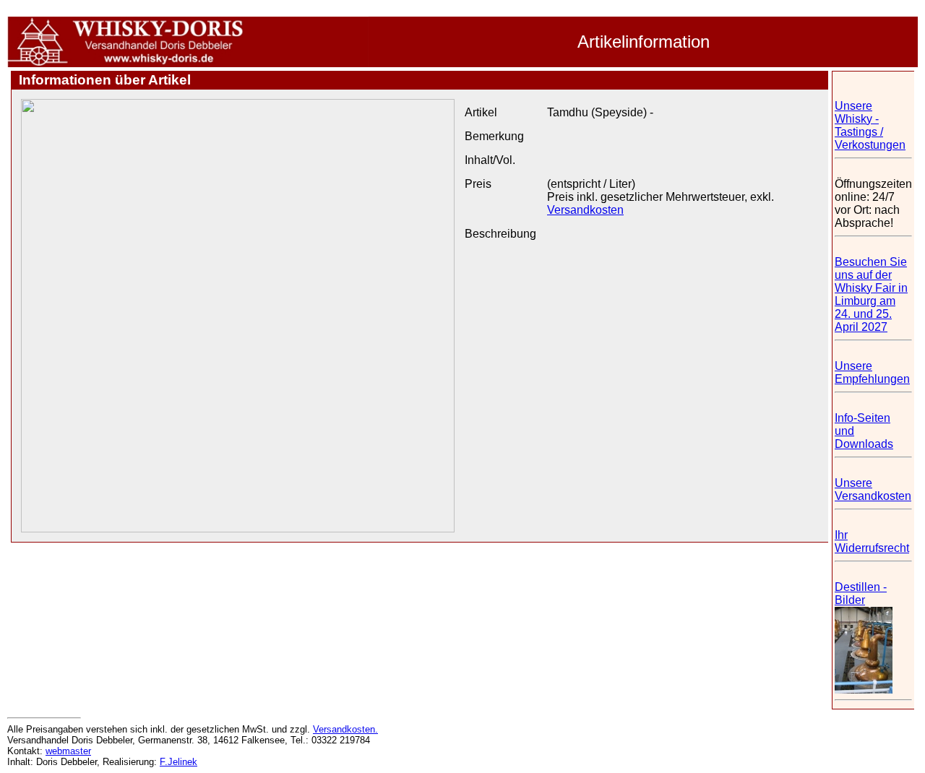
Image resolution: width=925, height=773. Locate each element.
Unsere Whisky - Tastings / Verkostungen (870, 125)
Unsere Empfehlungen (872, 372)
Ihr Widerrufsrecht (872, 541)
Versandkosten (585, 210)
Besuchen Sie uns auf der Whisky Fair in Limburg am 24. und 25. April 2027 (871, 294)
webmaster (68, 751)
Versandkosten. (345, 729)
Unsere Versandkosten (873, 489)
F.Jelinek (178, 761)
